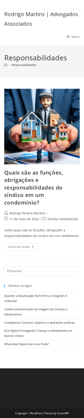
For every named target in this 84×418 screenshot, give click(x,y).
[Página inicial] (5, 65)
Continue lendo (22, 248)
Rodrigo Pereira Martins (27, 213)
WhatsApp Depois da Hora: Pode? (26, 344)
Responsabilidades (23, 65)
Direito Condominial (63, 219)
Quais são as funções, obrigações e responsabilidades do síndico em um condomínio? (33, 187)
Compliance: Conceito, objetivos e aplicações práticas (39, 323)
